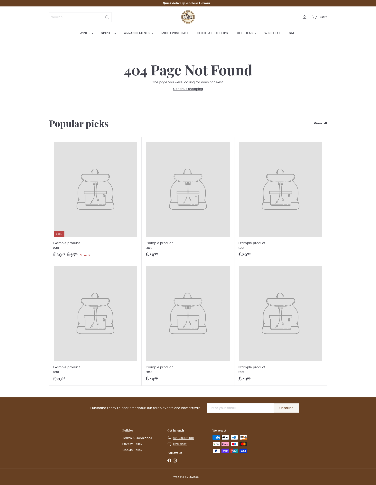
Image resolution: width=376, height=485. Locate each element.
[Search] (107, 17)
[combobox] (80, 17)
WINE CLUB (272, 33)
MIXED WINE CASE (175, 33)
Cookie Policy (132, 450)
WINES (85, 33)
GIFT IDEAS (245, 33)
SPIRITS (107, 33)
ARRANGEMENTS (137, 33)
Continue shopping (188, 89)
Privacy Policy (132, 444)
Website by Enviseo (186, 477)
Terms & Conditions (137, 438)
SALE (292, 33)
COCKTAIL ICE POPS (212, 33)
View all (320, 123)
